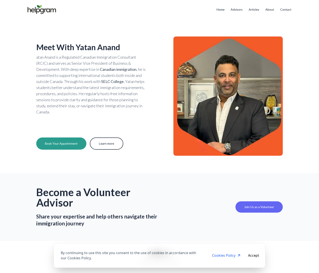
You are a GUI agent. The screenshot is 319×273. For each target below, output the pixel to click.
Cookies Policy (223, 255)
